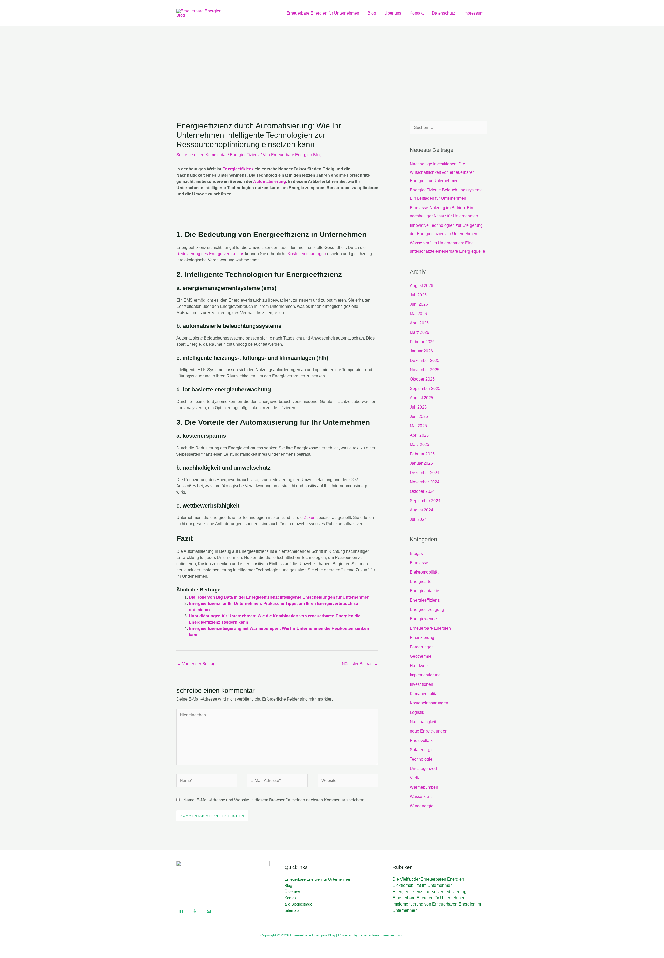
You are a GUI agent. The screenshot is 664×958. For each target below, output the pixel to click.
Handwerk (419, 665)
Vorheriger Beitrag (196, 664)
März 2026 (419, 332)
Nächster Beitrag (360, 664)
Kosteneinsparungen (307, 253)
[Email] (209, 911)
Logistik (417, 712)
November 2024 (424, 482)
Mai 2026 (418, 313)
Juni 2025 (419, 416)
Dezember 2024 (424, 472)
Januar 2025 (421, 463)
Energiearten (422, 581)
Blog (372, 13)
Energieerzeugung (427, 609)
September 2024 (425, 500)
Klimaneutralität (424, 693)
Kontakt (417, 13)
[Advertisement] (332, 65)
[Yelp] (195, 911)
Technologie (421, 759)
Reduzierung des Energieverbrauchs (210, 253)
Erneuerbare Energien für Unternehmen (322, 13)
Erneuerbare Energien (430, 628)
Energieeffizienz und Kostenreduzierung (429, 891)
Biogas (416, 553)
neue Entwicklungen (428, 731)
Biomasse (419, 563)
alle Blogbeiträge (298, 904)
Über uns (392, 13)
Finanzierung (422, 637)
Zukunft (310, 517)
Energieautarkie (424, 591)
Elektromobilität (424, 572)
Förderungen (422, 647)
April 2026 (419, 323)
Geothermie (420, 656)
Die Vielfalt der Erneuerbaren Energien (428, 879)
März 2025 (419, 444)
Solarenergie (422, 750)
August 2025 (421, 398)
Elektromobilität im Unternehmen (422, 885)
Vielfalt (416, 778)
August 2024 (421, 510)
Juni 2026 (419, 304)
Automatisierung (269, 181)
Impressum (473, 13)
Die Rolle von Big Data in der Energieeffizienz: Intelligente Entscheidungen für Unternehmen (279, 597)
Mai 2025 (418, 426)
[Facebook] (181, 911)
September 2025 (425, 388)
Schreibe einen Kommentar (201, 154)
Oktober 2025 (422, 379)
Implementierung (425, 675)
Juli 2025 (418, 407)
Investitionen (421, 684)
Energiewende (423, 619)
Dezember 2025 (424, 360)
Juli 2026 (418, 295)
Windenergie (421, 806)
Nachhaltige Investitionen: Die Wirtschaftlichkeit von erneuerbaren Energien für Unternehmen (442, 172)
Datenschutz (443, 13)
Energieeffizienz (245, 154)
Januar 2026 (421, 351)
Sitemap (292, 910)
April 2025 (419, 435)
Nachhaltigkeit (423, 722)
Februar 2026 (422, 342)
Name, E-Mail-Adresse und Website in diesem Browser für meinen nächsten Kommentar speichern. (274, 800)
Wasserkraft (420, 796)
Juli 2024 (418, 519)
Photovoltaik (421, 740)
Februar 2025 (422, 454)
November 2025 (424, 370)
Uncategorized (423, 768)
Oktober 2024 (422, 491)
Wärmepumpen (424, 787)
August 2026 (421, 285)
